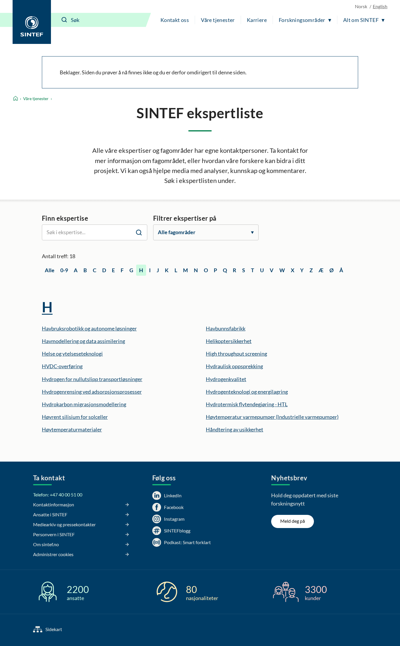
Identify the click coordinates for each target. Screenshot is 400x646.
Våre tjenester (218, 20)
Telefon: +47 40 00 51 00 (57, 494)
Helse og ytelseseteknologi (72, 353)
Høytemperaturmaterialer (72, 429)
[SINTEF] (32, 22)
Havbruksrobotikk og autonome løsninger (89, 328)
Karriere (257, 20)
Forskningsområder (302, 20)
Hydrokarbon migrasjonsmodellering (84, 404)
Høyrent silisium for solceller (75, 417)
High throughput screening (236, 353)
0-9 (64, 270)
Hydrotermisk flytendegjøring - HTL (247, 404)
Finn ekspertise (65, 218)
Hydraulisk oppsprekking (234, 366)
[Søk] (64, 20)
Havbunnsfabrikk (225, 328)
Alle (49, 270)
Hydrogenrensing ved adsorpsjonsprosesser (92, 391)
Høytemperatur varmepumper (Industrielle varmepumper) (272, 417)
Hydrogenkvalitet (226, 379)
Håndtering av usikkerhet (234, 429)
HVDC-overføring (62, 366)
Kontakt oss (174, 20)
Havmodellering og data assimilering (83, 341)
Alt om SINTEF (361, 20)
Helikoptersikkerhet (229, 341)
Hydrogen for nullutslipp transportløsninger (92, 379)
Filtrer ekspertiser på (185, 218)
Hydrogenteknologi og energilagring (247, 391)
